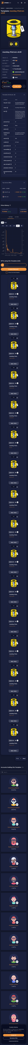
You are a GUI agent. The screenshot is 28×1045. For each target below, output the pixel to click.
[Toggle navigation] (25, 2)
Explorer (2, 8)
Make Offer (17, 86)
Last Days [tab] (11, 216)
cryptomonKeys (9, 8)
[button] (23, 86)
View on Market (6, 86)
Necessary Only (13, 1038)
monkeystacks (17, 74)
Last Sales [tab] (17, 216)
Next (24, 758)
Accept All (13, 1035)
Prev (17, 758)
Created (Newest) (13, 269)
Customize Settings (13, 1041)
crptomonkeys (19, 72)
